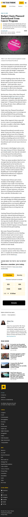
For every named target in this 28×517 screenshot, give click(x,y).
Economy (3, 421)
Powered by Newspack (6, 513)
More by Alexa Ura (11, 336)
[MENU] (26, 3)
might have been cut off (15, 96)
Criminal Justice (4, 417)
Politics (2, 435)
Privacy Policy (4, 471)
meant (5, 88)
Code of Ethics (4, 466)
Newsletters (4, 475)
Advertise (3, 397)
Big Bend (20, 6)
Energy (2, 424)
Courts (2, 415)
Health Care (3, 428)
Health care (4, 13)
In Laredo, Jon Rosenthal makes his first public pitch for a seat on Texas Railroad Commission (18, 346)
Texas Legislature (11, 314)
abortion (4, 314)
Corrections (3, 473)
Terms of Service (5, 469)
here (15, 254)
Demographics (4, 419)
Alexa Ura (4, 31)
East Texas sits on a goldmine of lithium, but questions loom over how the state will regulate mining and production (17, 375)
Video (2, 480)
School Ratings (12, 6)
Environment (4, 426)
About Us (3, 450)
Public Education (5, 438)
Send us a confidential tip (7, 399)
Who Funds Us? (4, 459)
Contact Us (3, 395)
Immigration (4, 433)
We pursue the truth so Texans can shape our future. (8, 404)
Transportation (4, 442)
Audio (2, 478)
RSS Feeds (3, 482)
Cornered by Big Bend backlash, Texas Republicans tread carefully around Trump (18, 365)
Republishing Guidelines (6, 464)
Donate (21, 2)
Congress (3, 412)
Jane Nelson (7, 150)
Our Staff (3, 452)
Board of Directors (5, 455)
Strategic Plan (4, 462)
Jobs (2, 457)
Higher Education (5, 431)
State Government (5, 440)
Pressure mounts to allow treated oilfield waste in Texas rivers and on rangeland (17, 356)
